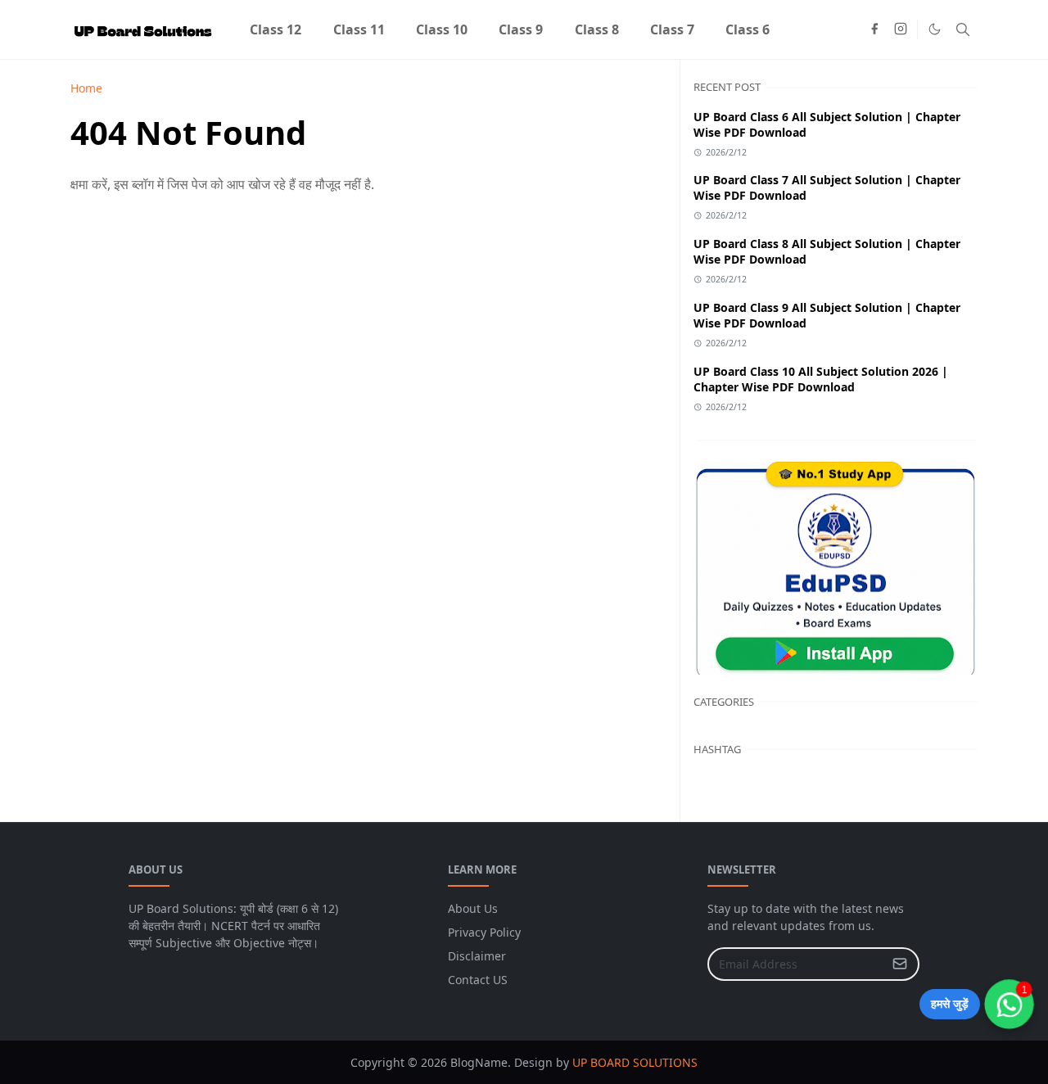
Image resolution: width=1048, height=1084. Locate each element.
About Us (473, 908)
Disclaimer (477, 956)
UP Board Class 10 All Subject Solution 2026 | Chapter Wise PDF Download (820, 379)
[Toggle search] (963, 29)
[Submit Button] (900, 964)
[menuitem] (275, 29)
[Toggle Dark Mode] (934, 29)
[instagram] (901, 29)
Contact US (478, 979)
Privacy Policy (484, 932)
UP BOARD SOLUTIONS (635, 1062)
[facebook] (874, 29)
